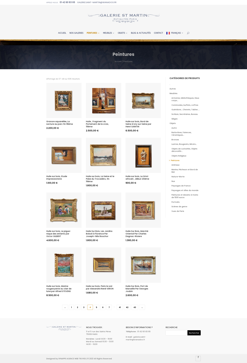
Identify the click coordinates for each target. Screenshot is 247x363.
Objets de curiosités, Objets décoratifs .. (184, 150)
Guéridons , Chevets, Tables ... (185, 109)
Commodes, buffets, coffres (184, 105)
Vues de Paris (177, 211)
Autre (174, 128)
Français (176, 33)
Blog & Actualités (141, 33)
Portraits (175, 202)
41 (120, 307)
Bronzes (175, 139)
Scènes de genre (179, 206)
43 (135, 307)
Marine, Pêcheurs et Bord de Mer (184, 170)
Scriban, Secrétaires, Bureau (184, 114)
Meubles (107, 33)
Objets (121, 33)
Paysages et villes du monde (184, 190)
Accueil (62, 33)
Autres (173, 88)
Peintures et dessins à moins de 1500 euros (184, 196)
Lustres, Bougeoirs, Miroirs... (184, 144)
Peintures (92, 33)
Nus (173, 181)
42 (127, 307)
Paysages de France (181, 185)
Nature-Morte (177, 176)
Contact (158, 33)
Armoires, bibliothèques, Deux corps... (185, 99)
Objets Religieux (178, 156)
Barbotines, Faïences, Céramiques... (181, 133)
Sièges (174, 119)
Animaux (175, 165)
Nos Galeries (76, 33)
